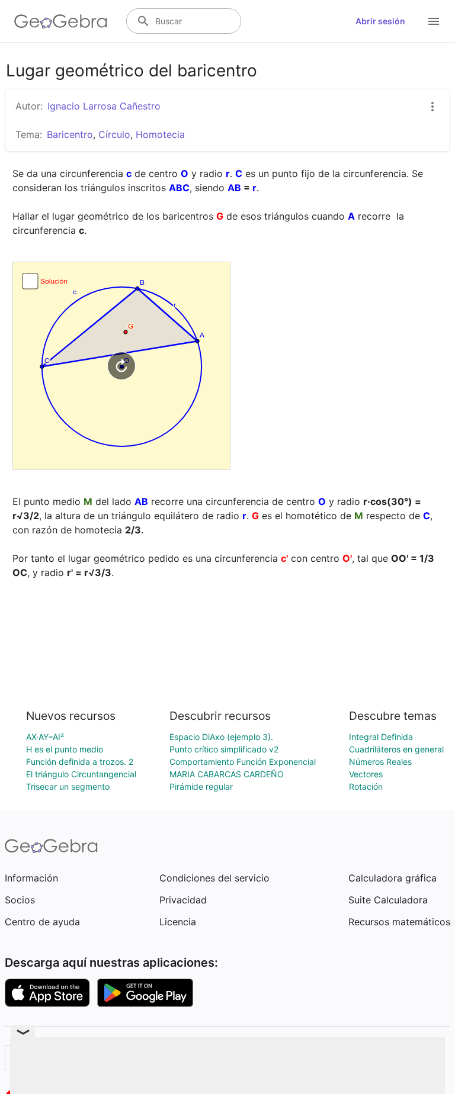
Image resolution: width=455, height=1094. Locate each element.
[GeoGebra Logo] (60, 21)
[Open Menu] (434, 21)
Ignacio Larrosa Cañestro (104, 106)
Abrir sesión (380, 21)
